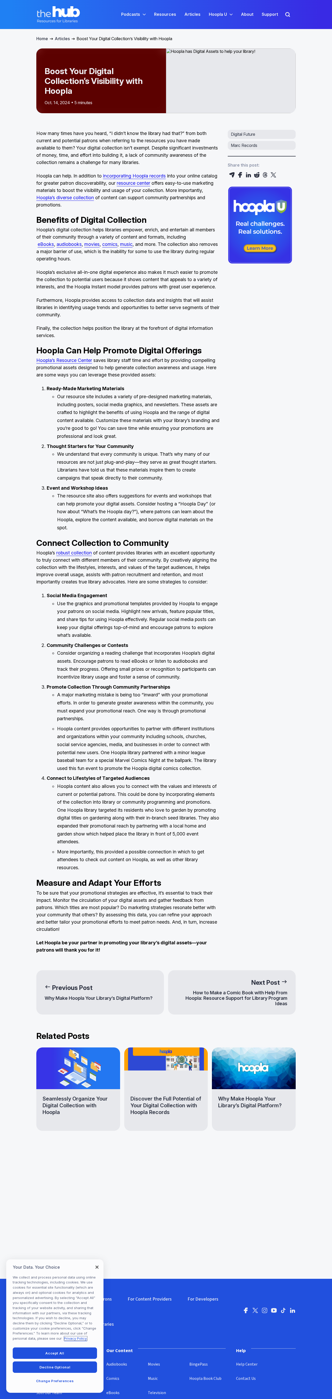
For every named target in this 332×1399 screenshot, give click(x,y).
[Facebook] (240, 175)
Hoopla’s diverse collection (65, 197)
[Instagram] (264, 1312)
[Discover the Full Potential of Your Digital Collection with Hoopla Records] (166, 1089)
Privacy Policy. (75, 1338)
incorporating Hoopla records (134, 176)
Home (42, 38)
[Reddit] (257, 175)
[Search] (287, 14)
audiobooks (69, 244)
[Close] (97, 1267)
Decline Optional (55, 1367)
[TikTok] (283, 1312)
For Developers (203, 1299)
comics (109, 244)
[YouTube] (274, 1312)
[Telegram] (232, 175)
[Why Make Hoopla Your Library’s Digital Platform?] (254, 1089)
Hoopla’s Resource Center (64, 360)
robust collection (74, 552)
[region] (54, 1326)
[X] (273, 175)
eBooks (46, 244)
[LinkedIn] (248, 175)
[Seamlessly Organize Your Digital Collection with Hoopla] (78, 1089)
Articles (62, 38)
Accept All (54, 1353)
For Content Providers (150, 1299)
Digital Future (243, 134)
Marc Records (244, 145)
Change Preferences (55, 1381)
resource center (133, 183)
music (126, 244)
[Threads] (265, 175)
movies (92, 244)
